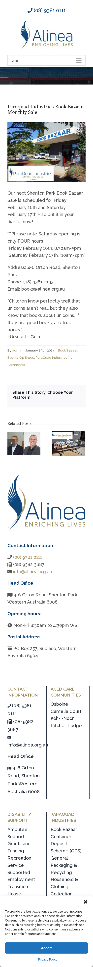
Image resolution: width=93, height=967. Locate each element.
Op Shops (26, 357)
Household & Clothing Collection (64, 886)
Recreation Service (19, 861)
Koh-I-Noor (62, 718)
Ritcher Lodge (66, 725)
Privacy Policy (48, 959)
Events (12, 357)
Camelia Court (66, 711)
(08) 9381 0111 (49, 10)
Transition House (17, 890)
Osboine (59, 704)
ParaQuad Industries (51, 357)
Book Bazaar (67, 350)
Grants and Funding (19, 847)
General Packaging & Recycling (64, 865)
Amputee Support (17, 833)
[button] (85, 901)
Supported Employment (21, 876)
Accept (46, 948)
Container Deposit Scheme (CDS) (66, 844)
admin (17, 350)
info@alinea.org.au (32, 571)
